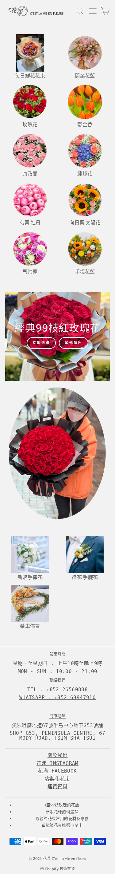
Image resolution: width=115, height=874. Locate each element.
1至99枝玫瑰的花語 (62, 804)
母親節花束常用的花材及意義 (62, 818)
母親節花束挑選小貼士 (62, 825)
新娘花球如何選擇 (62, 811)
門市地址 (57, 715)
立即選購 (41, 343)
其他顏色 (73, 343)
